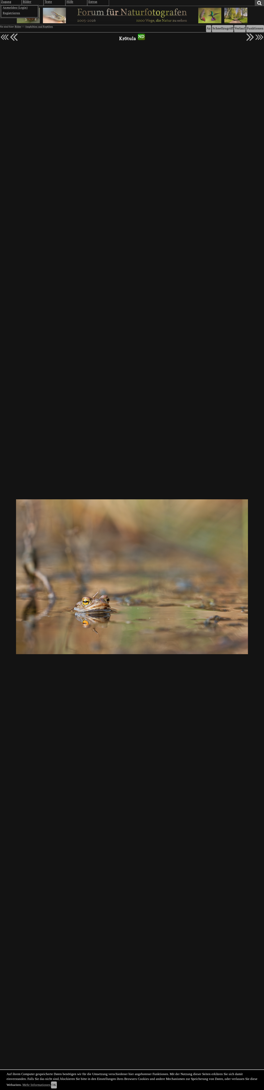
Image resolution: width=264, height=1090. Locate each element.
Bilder (18, 27)
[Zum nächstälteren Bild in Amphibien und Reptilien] (250, 37)
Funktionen (255, 28)
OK (54, 1085)
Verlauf (240, 28)
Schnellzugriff (222, 28)
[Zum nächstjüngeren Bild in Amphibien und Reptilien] (14, 37)
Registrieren (11, 13)
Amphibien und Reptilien (39, 27)
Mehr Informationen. (36, 1085)
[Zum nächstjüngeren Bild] (4, 37)
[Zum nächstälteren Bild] (259, 37)
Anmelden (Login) (15, 8)
